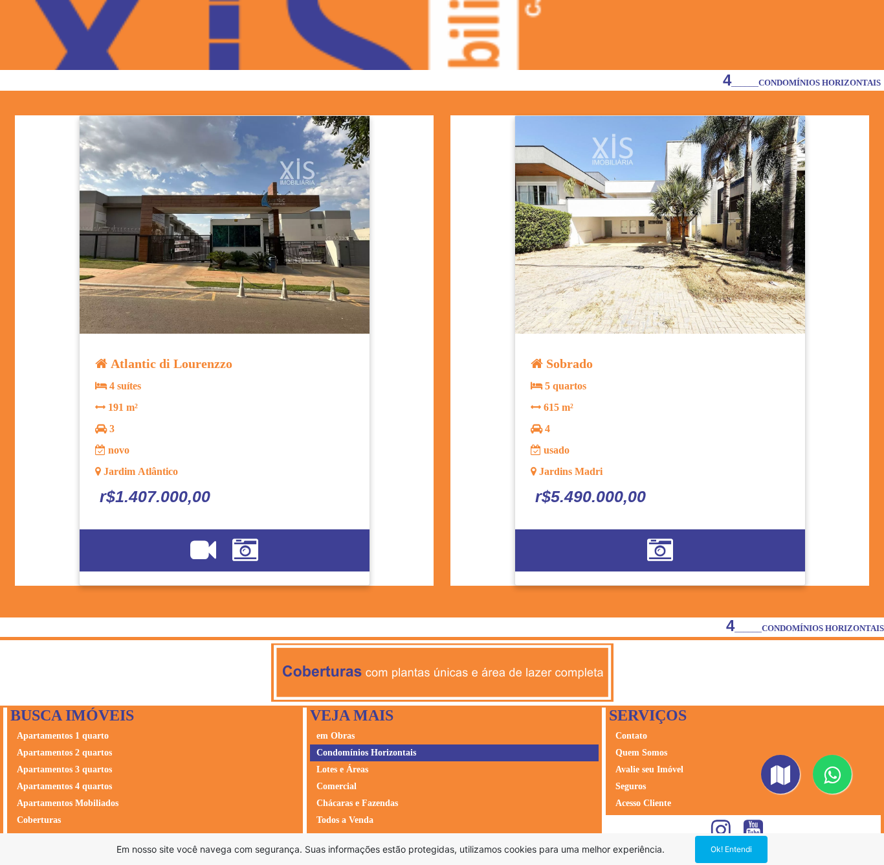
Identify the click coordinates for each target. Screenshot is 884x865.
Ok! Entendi (731, 849)
